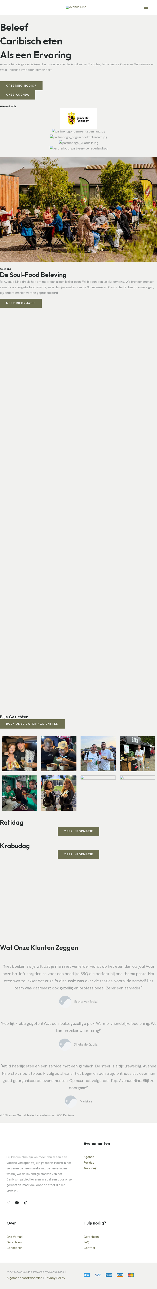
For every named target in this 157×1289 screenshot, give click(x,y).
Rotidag (89, 1163)
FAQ (86, 1242)
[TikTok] (25, 1202)
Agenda (89, 1157)
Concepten (14, 1248)
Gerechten (14, 1242)
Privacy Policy (55, 1278)
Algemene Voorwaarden (25, 1278)
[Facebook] (17, 1202)
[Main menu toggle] (145, 7)
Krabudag (90, 1168)
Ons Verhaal (15, 1237)
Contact (89, 1248)
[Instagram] (8, 1202)
